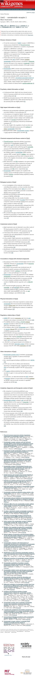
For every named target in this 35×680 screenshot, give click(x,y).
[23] (25, 340)
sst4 (5, 367)
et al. (8, 25)
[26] (21, 411)
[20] (33, 320)
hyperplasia (13, 50)
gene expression (12, 192)
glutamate (31, 61)
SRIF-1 (6, 205)
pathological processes (10, 70)
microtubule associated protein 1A (24, 77)
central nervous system (26, 70)
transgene (6, 167)
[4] (33, 83)
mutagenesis (7, 199)
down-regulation (19, 333)
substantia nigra (26, 230)
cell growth (28, 116)
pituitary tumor (8, 45)
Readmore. (30, 35)
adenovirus (7, 169)
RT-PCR (11, 405)
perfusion (16, 269)
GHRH (5, 318)
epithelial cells (7, 234)
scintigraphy (21, 340)
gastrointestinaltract (12, 251)
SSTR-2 (18, 190)
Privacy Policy (7, 632)
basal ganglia (9, 229)
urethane (27, 127)
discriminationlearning (14, 98)
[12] (12, 176)
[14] (18, 196)
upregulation (13, 214)
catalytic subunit (8, 172)
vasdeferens (11, 156)
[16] (11, 211)
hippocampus (28, 367)
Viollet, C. (18, 27)
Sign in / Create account (30, 0)
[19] (13, 309)
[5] (15, 96)
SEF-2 (23, 189)
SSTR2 (11, 196)
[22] (18, 331)
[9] (29, 148)
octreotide (30, 147)
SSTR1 (32, 360)
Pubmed (25, 440)
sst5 (18, 287)
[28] (5, 426)
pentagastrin (7, 276)
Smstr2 (6, 48)
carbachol (30, 158)
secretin (8, 329)
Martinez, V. (13, 25)
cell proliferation (14, 121)
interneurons (24, 241)
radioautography (18, 205)
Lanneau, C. (24, 25)
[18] (14, 236)
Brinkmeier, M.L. (7, 27)
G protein (22, 199)
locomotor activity (13, 94)
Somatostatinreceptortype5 (11, 354)
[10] (12, 159)
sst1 (14, 59)
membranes (19, 285)
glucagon (6, 323)
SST (27, 376)
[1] (21, 48)
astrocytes (6, 211)
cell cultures (23, 422)
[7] (25, 112)
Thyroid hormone (8, 141)
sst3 (15, 287)
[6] (24, 101)
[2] (9, 67)
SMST (19, 43)
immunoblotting (8, 418)
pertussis (18, 57)
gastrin (8, 371)
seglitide (23, 154)
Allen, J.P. (3, 25)
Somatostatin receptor (23, 130)
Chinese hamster (9, 413)
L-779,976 (22, 322)
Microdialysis (7, 261)
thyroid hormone (25, 45)
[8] (20, 128)
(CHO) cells (21, 413)
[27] (13, 418)
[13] (19, 192)
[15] (21, 203)
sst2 (28, 65)
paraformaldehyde (27, 83)
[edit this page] (31, 12)
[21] (19, 325)
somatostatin (7, 61)
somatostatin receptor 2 (18, 143)
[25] (10, 358)
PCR (30, 407)
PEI (17, 161)
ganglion (6, 79)
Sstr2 (14, 40)
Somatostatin (7, 68)
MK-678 (30, 282)
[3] (28, 74)
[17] (8, 218)
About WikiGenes (20, 631)
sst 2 (8, 340)
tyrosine (14, 119)
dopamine (31, 263)
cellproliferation (20, 112)
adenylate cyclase (19, 344)
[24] (30, 345)
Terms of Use (13, 632)
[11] (27, 169)
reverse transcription (23, 407)
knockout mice (19, 127)
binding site (11, 205)
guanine (11, 174)
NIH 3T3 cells (8, 116)
